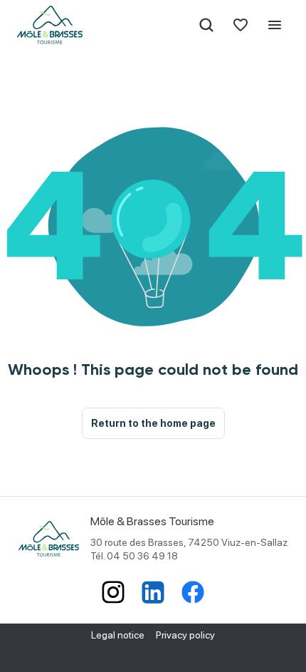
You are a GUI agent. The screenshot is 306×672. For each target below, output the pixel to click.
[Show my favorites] (240, 24)
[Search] (206, 25)
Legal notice (117, 635)
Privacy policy (185, 635)
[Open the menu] (274, 25)
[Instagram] (113, 593)
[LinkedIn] (153, 593)
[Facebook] (192, 593)
